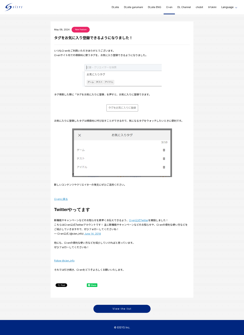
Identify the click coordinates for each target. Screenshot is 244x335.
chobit (199, 7)
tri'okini (212, 7)
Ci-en (169, 7)
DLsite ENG (154, 7)
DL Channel (184, 7)
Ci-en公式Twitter (138, 220)
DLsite (115, 7)
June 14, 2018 (92, 233)
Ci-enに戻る (61, 198)
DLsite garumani (133, 7)
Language (227, 7)
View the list (122, 308)
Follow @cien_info (64, 260)
